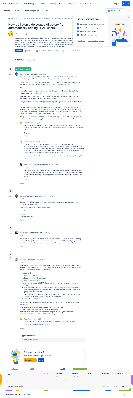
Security (123, 386)
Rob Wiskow (19, 34)
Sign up (126, 3)
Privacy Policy (105, 386)
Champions (72, 3)
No (29, 395)
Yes (24, 395)
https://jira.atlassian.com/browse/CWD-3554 (35, 207)
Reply (22, 183)
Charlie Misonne (37, 324)
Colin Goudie (47, 51)
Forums (43, 3)
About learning (75, 377)
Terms (115, 386)
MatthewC (23, 259)
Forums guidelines (61, 380)
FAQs (57, 377)
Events (62, 3)
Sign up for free (30, 360)
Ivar (25, 141)
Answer (19, 51)
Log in (116, 3)
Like (25, 136)
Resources (74, 380)
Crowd (24, 18)
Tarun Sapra (28, 164)
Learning (52, 3)
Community (28, 3)
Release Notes (85, 3)
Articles (47, 10)
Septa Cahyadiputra (27, 196)
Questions (30, 18)
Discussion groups (32, 10)
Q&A (17, 10)
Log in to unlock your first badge (91, 41)
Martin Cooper (25, 74)
